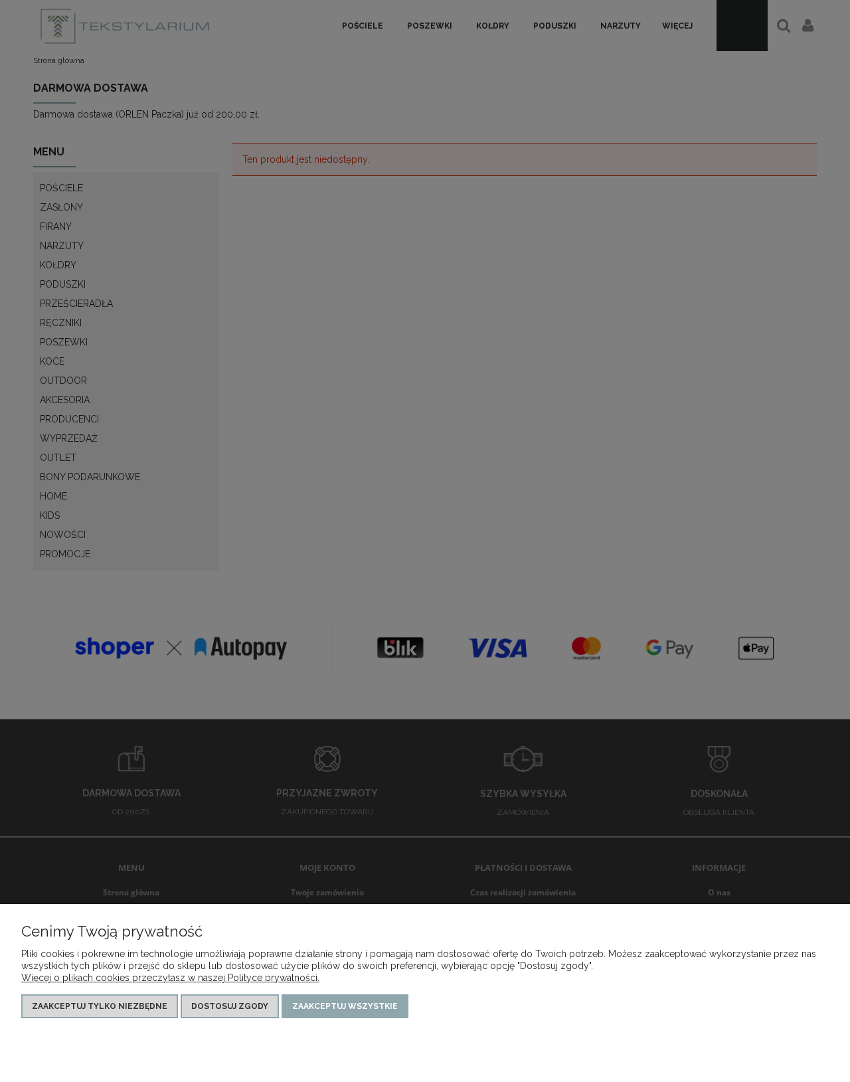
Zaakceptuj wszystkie (345, 1006)
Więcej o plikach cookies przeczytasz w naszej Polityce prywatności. (170, 977)
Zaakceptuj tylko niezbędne (99, 1006)
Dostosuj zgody (229, 1006)
